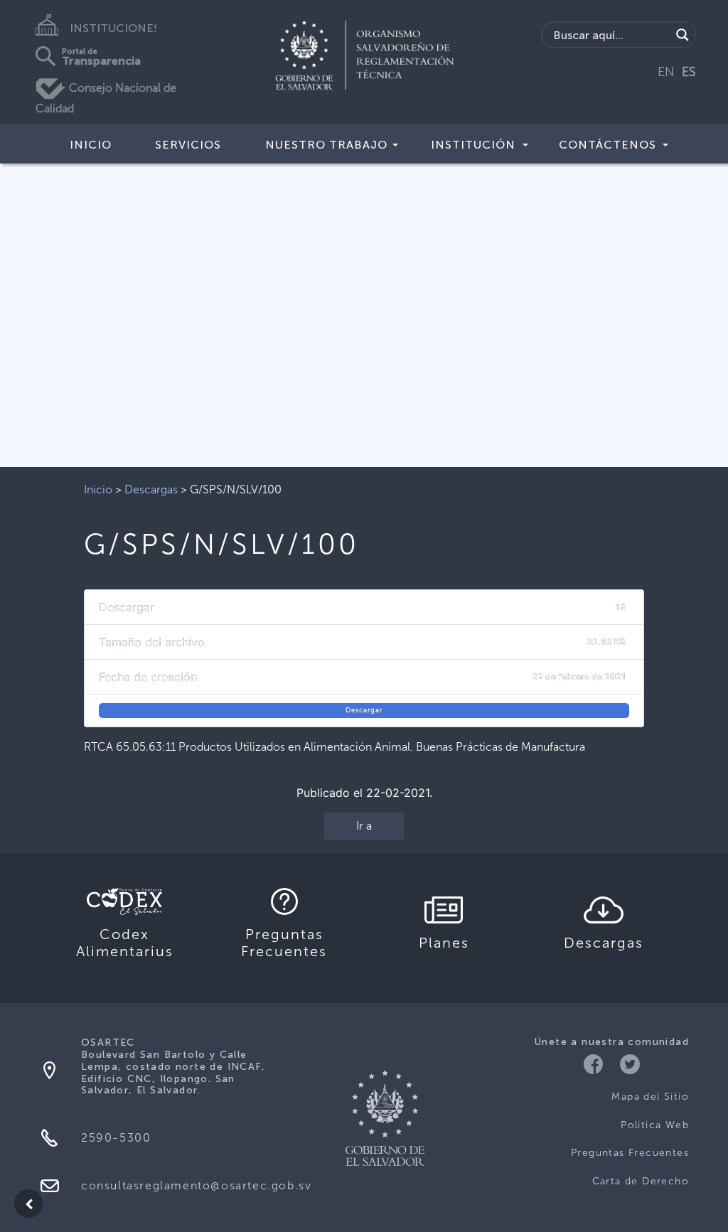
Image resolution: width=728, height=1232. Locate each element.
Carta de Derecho (640, 1181)
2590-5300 (116, 1138)
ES (689, 72)
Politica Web (655, 1125)
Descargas (151, 489)
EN (666, 72)
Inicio (91, 144)
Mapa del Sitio (650, 1097)
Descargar (364, 710)
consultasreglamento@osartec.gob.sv (196, 1185)
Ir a (364, 825)
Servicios (188, 144)
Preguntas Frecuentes (630, 1153)
